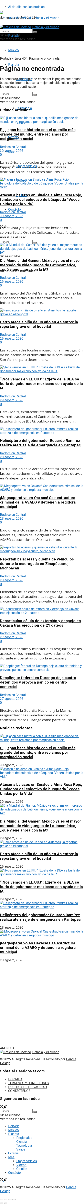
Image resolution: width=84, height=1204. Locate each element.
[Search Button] (35, 32)
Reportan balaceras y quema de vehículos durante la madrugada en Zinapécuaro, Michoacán (37, 563)
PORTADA (15, 1079)
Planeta (13, 1134)
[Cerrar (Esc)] (1, 1199)
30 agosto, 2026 (11, 151)
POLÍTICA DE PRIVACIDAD (27, 1087)
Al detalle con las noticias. (26, 7)
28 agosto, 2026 (11, 457)
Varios (20, 1149)
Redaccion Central (13, 147)
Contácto (14, 209)
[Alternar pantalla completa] (9, 1199)
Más (11, 1157)
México (13, 50)
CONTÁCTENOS (19, 1091)
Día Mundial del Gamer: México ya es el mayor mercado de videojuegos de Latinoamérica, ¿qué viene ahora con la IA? (40, 265)
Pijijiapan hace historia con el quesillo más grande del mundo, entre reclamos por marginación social (37, 134)
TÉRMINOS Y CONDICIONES (28, 1083)
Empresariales (26, 1161)
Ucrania (13, 1153)
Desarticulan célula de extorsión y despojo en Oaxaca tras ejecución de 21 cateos (40, 623)
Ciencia (21, 1142)
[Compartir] (5, 1199)
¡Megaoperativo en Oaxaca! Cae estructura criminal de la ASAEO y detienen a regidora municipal (38, 502)
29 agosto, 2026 (11, 281)
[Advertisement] (42, 1004)
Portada (5, 58)
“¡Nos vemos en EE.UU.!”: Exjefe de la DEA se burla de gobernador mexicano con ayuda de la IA (41, 383)
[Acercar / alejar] (13, 1199)
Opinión (21, 1169)
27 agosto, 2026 (11, 637)
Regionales (24, 1138)
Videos (21, 1165)
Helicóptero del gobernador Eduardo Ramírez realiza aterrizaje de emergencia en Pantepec (40, 442)
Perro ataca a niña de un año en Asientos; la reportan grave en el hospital (39, 324)
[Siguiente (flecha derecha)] (5, 1203)
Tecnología (24, 1145)
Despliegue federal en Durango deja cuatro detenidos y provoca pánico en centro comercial (38, 682)
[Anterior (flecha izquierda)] (1, 1203)
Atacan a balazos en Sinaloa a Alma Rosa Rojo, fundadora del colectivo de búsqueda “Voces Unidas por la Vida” (41, 199)
